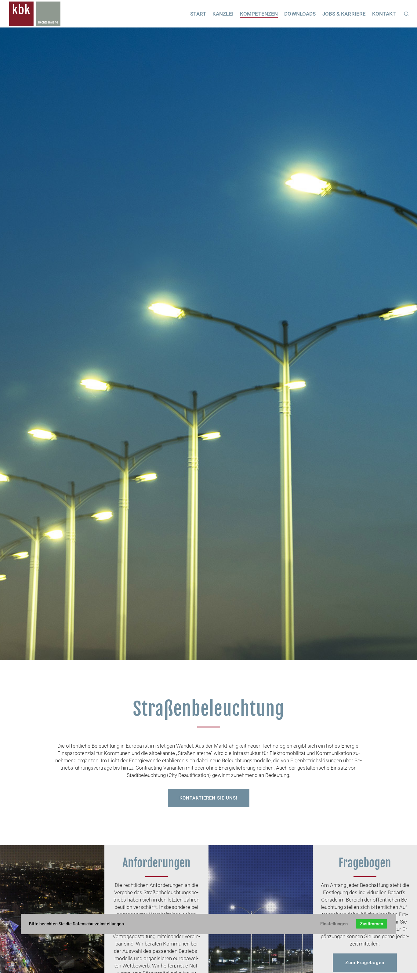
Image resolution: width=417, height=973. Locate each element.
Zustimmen (371, 924)
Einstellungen (334, 924)
